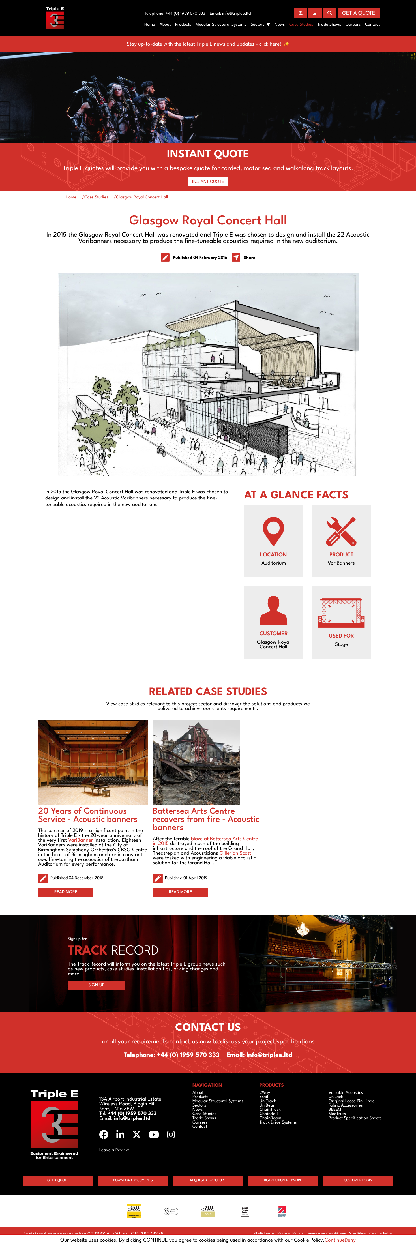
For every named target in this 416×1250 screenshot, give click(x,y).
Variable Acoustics (346, 1093)
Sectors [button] (257, 25)
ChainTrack (270, 1110)
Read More (65, 892)
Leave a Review (114, 1150)
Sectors (199, 1105)
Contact (372, 25)
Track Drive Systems (278, 1122)
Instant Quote (208, 182)
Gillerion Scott (235, 853)
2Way (265, 1093)
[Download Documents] (315, 13)
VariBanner (80, 840)
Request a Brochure (208, 1180)
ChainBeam (270, 1118)
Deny (350, 1240)
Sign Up (96, 985)
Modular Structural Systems (221, 25)
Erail (264, 1097)
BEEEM (335, 1110)
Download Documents (133, 1180)
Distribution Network (283, 1180)
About (165, 25)
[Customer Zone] (300, 13)
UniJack (336, 1097)
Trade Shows (329, 25)
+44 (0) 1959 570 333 (185, 14)
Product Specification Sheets (355, 1118)
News (280, 25)
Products (183, 25)
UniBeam (268, 1105)
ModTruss (337, 1114)
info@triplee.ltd (236, 14)
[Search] (329, 13)
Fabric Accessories (346, 1105)
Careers (353, 25)
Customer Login (358, 1180)
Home (149, 25)
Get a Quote (358, 13)
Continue (335, 1240)
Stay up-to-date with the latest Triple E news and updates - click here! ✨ (208, 44)
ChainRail (269, 1114)
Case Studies (301, 25)
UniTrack (268, 1101)
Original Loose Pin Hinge (352, 1101)
